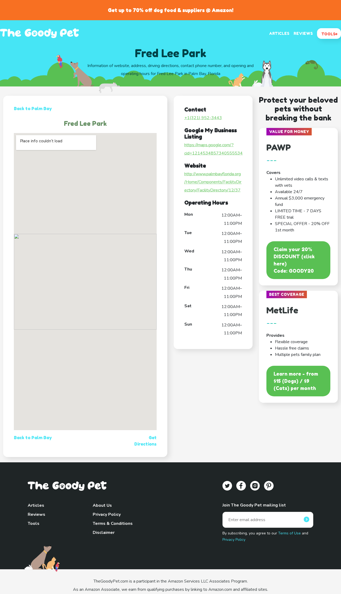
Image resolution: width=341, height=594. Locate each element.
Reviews (36, 514)
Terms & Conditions (113, 523)
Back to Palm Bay (33, 108)
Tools (33, 523)
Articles (36, 505)
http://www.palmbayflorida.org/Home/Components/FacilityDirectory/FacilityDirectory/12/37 (212, 182)
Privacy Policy (107, 514)
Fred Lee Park (85, 123)
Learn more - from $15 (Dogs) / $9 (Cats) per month (296, 381)
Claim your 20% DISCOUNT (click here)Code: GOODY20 (294, 260)
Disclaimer (104, 532)
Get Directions (145, 441)
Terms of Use (289, 533)
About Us (102, 505)
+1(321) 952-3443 (203, 118)
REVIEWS (303, 33)
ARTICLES (279, 33)
